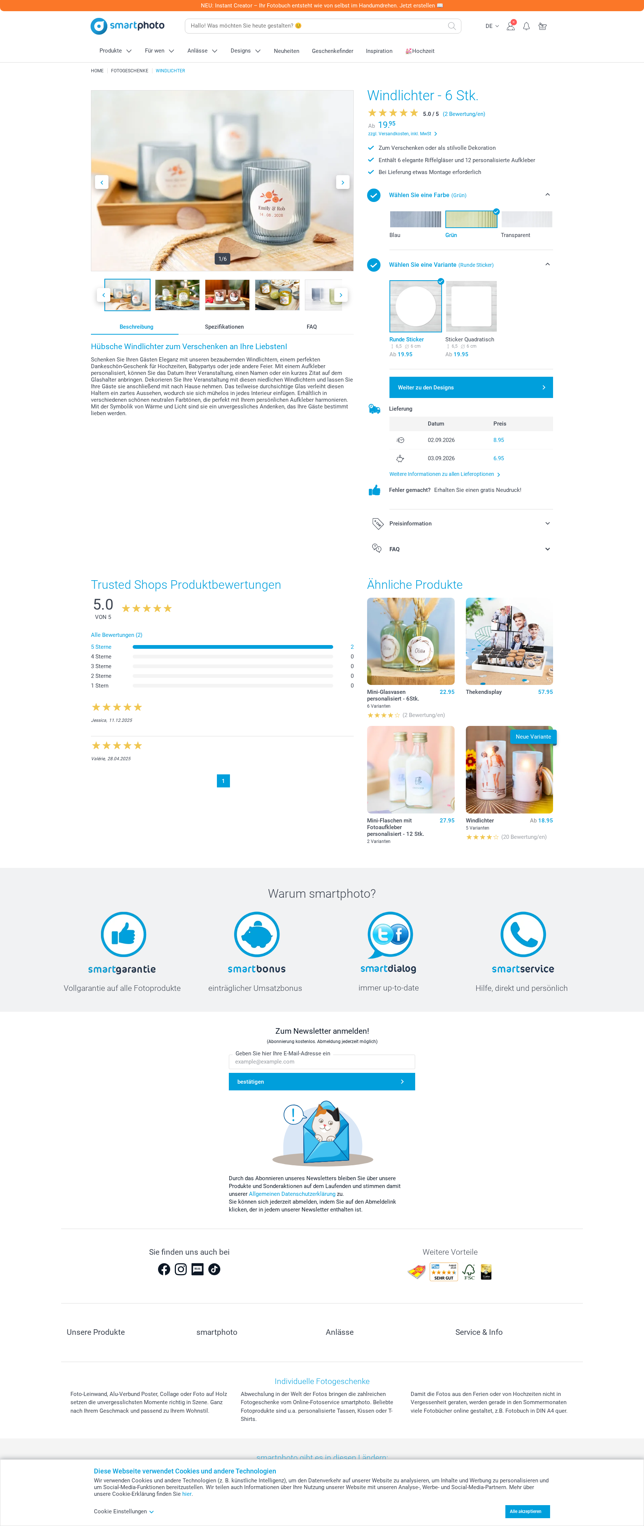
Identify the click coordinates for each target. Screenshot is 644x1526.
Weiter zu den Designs (426, 387)
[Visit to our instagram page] (181, 1269)
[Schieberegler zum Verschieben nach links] (101, 182)
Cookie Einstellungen (120, 1511)
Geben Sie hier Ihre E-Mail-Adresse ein (283, 1053)
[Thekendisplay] (509, 641)
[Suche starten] (452, 26)
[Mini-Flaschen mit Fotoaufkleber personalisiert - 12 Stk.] (410, 769)
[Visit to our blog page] (197, 1269)
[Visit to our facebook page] (164, 1269)
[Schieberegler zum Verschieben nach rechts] (343, 182)
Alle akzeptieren (526, 1511)
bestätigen (250, 1081)
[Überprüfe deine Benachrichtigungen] (527, 25)
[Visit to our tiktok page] (214, 1269)
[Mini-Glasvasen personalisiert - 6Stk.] (410, 641)
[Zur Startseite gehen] (127, 26)
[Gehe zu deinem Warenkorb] (543, 25)
